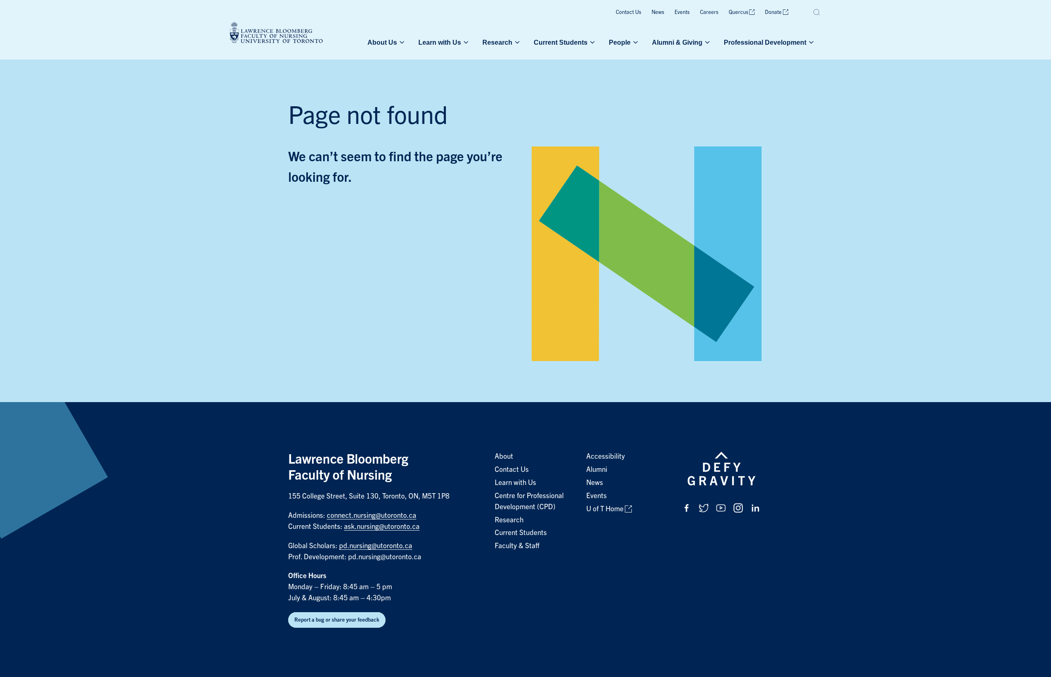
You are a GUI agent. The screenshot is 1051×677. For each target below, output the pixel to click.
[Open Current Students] (591, 42)
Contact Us (628, 12)
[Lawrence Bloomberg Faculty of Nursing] (276, 33)
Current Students (560, 42)
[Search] (817, 12)
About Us (382, 42)
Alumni (596, 469)
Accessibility (605, 456)
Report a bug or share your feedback (336, 619)
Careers (709, 12)
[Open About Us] (401, 42)
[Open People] (635, 42)
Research (497, 42)
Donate (773, 12)
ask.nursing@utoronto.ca (382, 526)
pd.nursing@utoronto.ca (375, 545)
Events (682, 12)
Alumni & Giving (677, 42)
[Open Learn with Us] (465, 42)
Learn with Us (439, 42)
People (620, 42)
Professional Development (765, 42)
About (504, 456)
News (658, 12)
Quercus (738, 12)
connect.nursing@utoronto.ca (371, 515)
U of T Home (605, 508)
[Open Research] (516, 42)
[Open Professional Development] (810, 42)
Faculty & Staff (517, 545)
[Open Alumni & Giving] (706, 42)
